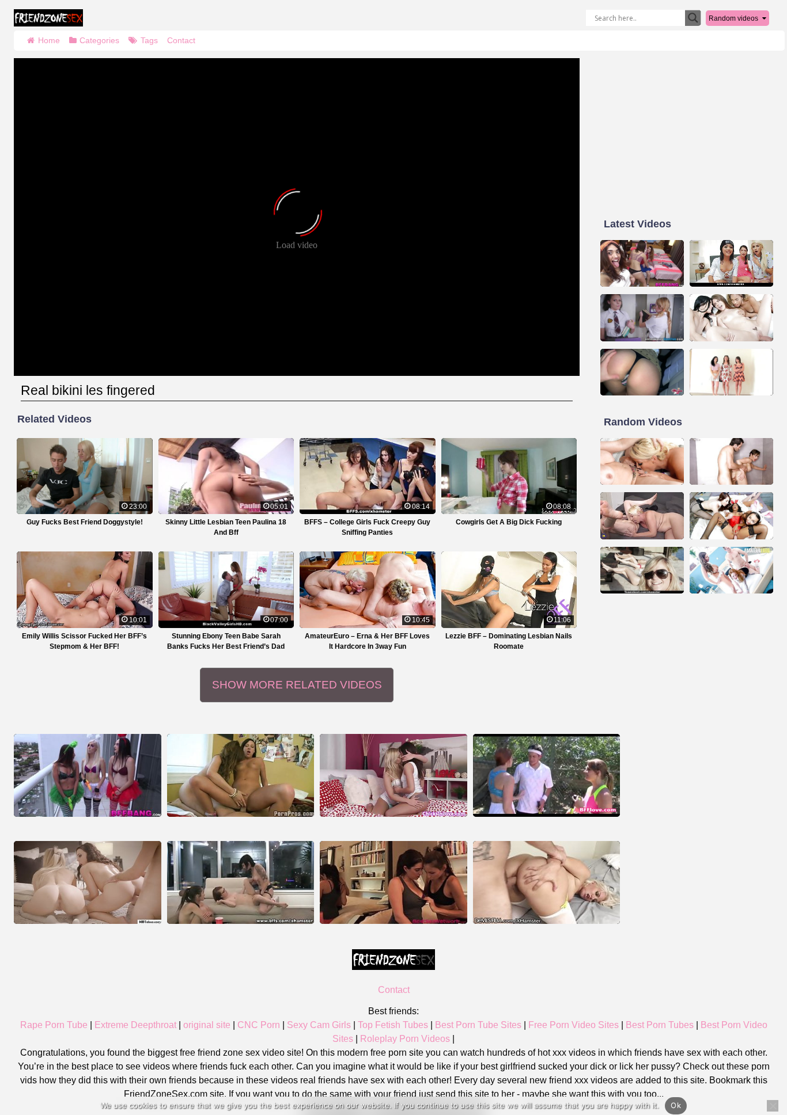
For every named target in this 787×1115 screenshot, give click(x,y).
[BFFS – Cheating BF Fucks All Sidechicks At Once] (731, 317)
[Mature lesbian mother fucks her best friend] (642, 515)
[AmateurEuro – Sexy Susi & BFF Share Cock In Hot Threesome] (731, 570)
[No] (772, 1106)
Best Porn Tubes (660, 1025)
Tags (149, 40)
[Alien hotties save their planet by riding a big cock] (87, 775)
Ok (676, 1105)
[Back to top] (752, 1061)
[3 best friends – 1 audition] (731, 372)
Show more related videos (297, 685)
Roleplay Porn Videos (405, 1039)
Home (49, 40)
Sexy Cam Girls (319, 1025)
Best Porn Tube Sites (478, 1025)
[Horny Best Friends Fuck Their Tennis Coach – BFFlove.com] (546, 775)
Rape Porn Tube (54, 1025)
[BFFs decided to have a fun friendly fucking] (642, 461)
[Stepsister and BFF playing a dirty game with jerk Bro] (87, 882)
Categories (99, 40)
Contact (181, 40)
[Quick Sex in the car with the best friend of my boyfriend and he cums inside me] (642, 372)
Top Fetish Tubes (393, 1025)
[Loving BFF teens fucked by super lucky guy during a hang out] (642, 263)
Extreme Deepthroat (135, 1025)
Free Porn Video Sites (573, 1025)
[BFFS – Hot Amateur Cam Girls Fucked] (731, 263)
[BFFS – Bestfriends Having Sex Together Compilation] (642, 570)
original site (206, 1025)
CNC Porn (258, 1025)
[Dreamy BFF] (241, 775)
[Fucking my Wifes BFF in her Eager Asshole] (546, 882)
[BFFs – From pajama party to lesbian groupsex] (241, 882)
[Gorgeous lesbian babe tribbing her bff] (393, 775)
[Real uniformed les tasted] (642, 317)
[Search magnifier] (693, 18)
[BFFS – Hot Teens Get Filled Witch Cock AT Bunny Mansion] (731, 515)
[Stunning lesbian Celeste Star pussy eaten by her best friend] (393, 882)
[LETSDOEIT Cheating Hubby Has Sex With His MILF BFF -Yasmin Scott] (731, 461)
